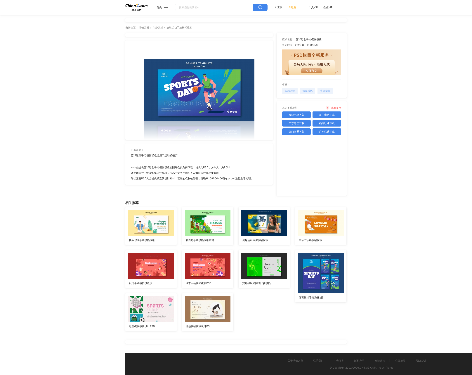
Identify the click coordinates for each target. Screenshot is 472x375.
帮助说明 (421, 360)
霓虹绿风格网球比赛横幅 (256, 283)
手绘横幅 (325, 90)
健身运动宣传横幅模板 (255, 240)
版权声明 (359, 360)
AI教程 (292, 7)
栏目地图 (400, 360)
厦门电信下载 (327, 114)
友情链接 (380, 360)
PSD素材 (158, 27)
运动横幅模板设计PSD (142, 326)
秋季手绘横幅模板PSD (198, 283)
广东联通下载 (327, 131)
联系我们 (318, 360)
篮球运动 (290, 90)
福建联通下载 (327, 123)
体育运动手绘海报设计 (312, 297)
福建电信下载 (296, 114)
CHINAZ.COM (368, 367)
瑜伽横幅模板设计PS (198, 326)
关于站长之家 (295, 360)
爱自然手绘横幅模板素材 (200, 240)
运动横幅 (307, 90)
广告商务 (339, 360)
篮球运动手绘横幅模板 (179, 27)
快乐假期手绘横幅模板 (142, 240)
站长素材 (144, 27)
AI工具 (278, 7)
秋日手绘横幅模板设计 (142, 283)
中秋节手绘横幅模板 (310, 240)
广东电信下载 (296, 123)
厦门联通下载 (296, 131)
